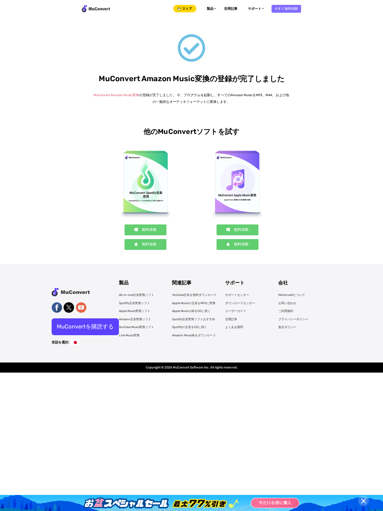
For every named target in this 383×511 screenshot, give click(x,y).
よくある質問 (234, 327)
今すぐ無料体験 (286, 8)
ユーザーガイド (235, 311)
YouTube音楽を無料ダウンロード (194, 295)
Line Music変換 (129, 335)
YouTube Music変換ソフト (136, 327)
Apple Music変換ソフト (134, 311)
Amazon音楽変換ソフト (135, 319)
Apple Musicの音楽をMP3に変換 (193, 303)
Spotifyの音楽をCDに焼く (189, 327)
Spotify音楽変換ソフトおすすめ (193, 319)
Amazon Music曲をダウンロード (194, 335)
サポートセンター (237, 295)
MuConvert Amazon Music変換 (116, 95)
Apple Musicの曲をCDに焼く (191, 311)
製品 (210, 8)
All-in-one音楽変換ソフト (136, 295)
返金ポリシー (287, 327)
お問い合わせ (287, 303)
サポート (254, 8)
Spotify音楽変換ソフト (134, 303)
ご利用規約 (285, 311)
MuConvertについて (291, 295)
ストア (187, 8)
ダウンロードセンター (240, 303)
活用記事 (231, 8)
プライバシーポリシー (293, 319)
